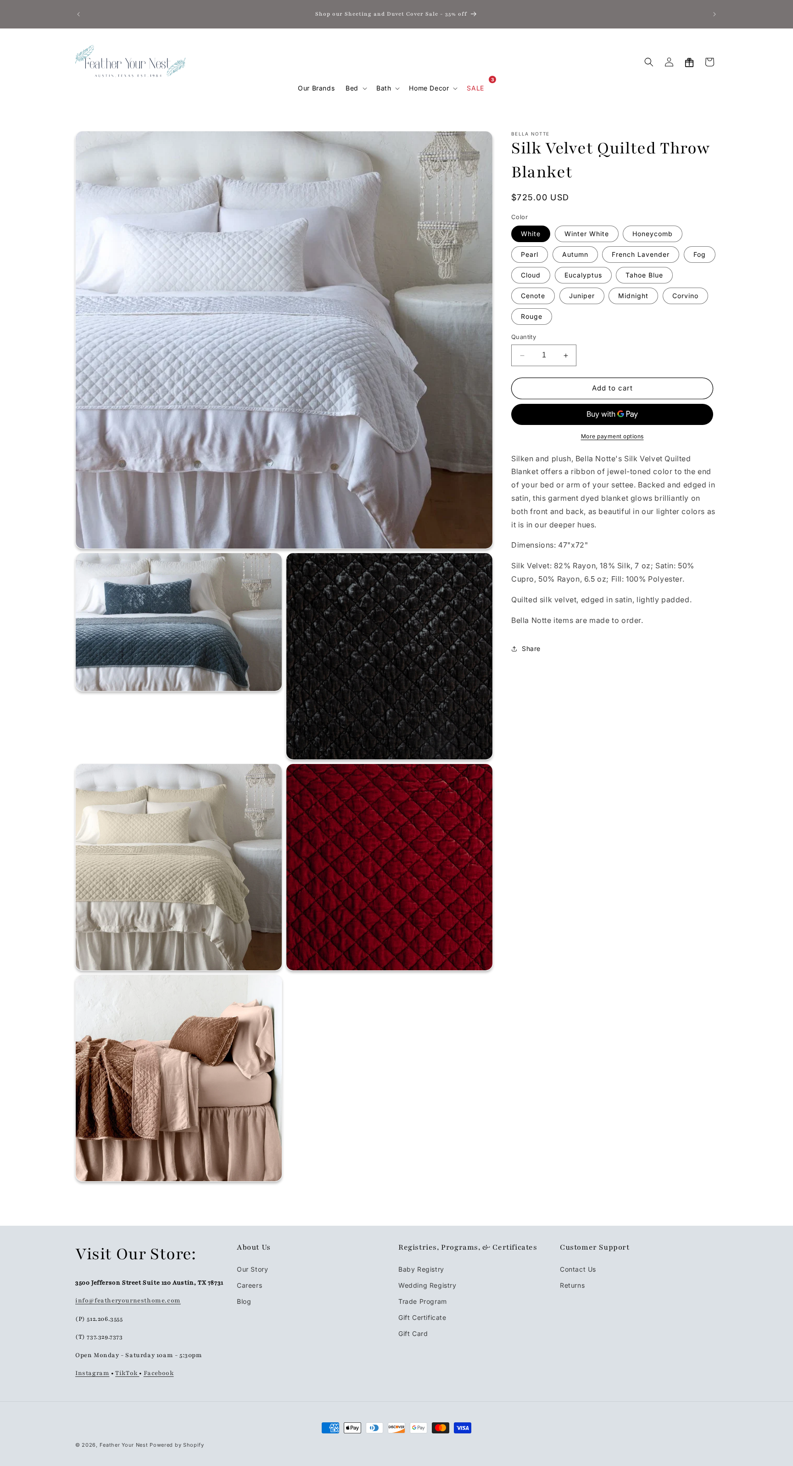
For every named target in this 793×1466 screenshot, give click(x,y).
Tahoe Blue (644, 275)
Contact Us (578, 1269)
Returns (572, 1285)
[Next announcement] (714, 14)
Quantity (523, 337)
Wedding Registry (427, 1285)
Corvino (685, 296)
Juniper (582, 296)
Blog (244, 1301)
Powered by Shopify (177, 1445)
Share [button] (531, 648)
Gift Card (413, 1333)
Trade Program (422, 1301)
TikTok (127, 1373)
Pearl (529, 255)
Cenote (533, 296)
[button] (355, 88)
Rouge (531, 317)
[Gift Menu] (689, 62)
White (531, 234)
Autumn (575, 255)
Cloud (531, 275)
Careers (249, 1285)
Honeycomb (652, 234)
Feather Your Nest (124, 1445)
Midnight (633, 296)
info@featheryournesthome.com (128, 1301)
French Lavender (641, 255)
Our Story (252, 1269)
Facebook (159, 1373)
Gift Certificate (422, 1317)
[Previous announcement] (78, 14)
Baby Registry (421, 1269)
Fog (699, 255)
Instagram (92, 1373)
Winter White (586, 234)
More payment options (612, 436)
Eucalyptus (583, 275)
